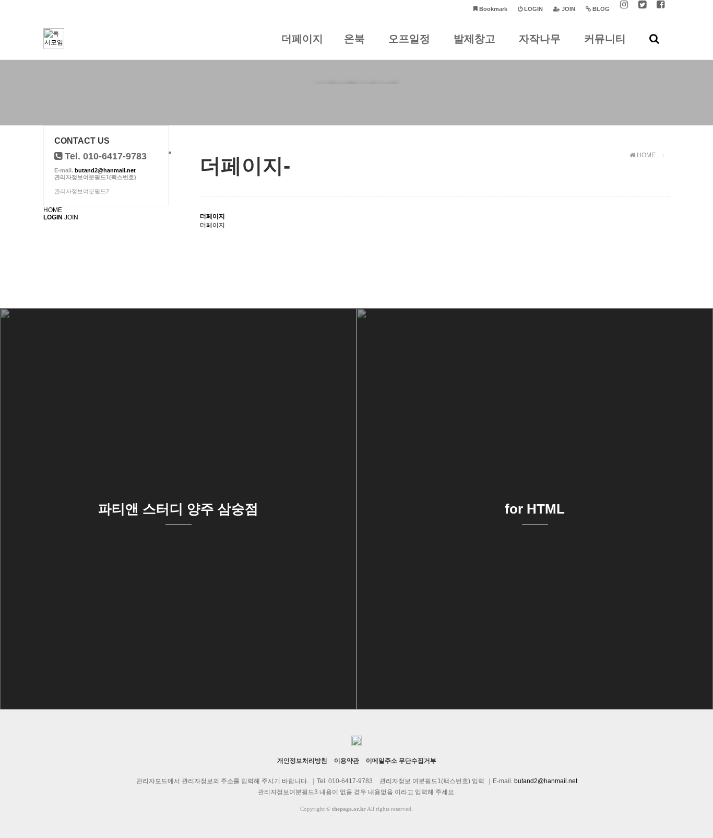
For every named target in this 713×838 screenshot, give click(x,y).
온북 (354, 38)
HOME (52, 210)
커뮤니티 (605, 38)
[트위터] (642, 9)
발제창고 (474, 38)
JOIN (71, 217)
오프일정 (409, 38)
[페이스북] (660, 9)
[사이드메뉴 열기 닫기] (170, 153)
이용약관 (346, 760)
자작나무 (540, 38)
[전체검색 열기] (654, 39)
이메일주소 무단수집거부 (401, 760)
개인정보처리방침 (302, 760)
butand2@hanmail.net (105, 170)
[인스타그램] (624, 9)
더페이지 (302, 38)
